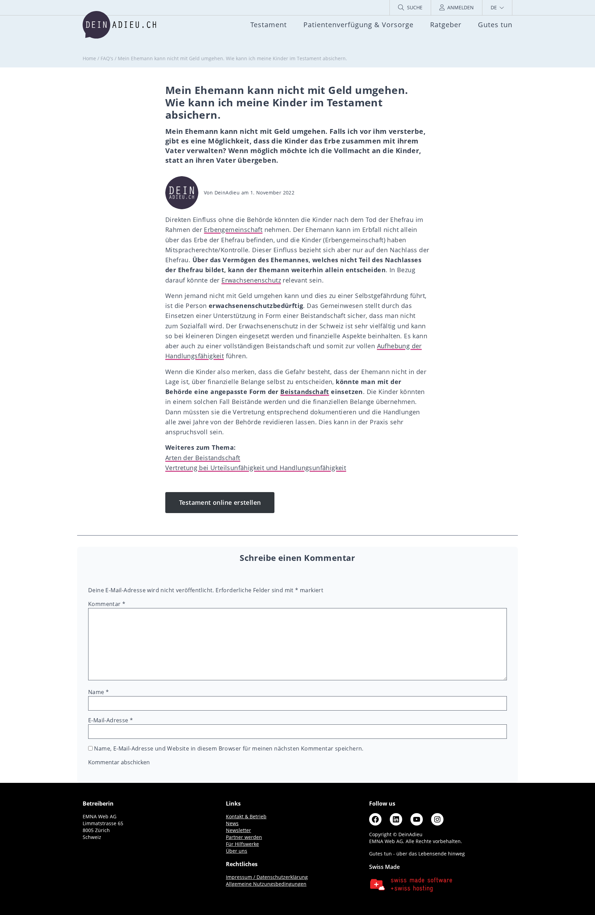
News (232, 823)
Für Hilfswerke (242, 844)
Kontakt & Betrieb (246, 816)
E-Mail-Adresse (110, 720)
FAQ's (107, 58)
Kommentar (106, 604)
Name (98, 692)
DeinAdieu (227, 192)
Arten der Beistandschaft (202, 458)
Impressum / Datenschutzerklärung (267, 877)
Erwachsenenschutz (251, 280)
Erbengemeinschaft (233, 229)
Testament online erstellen (220, 502)
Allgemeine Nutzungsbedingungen (266, 884)
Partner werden (244, 837)
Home (89, 58)
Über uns (236, 851)
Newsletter (238, 830)
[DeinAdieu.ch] (119, 25)
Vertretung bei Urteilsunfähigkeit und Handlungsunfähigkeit (255, 468)
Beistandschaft (304, 391)
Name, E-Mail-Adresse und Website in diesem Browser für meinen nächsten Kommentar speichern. (228, 748)
